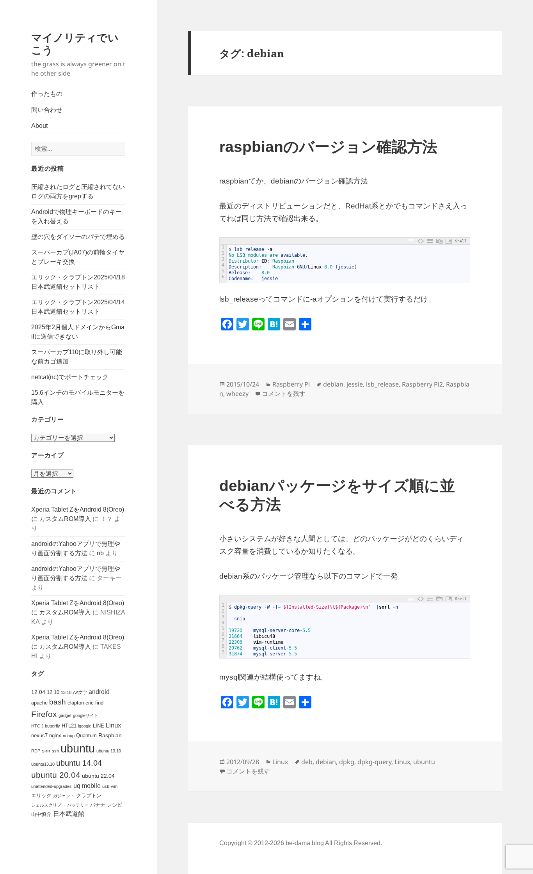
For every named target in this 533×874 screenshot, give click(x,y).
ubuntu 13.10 (108, 751)
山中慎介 (41, 814)
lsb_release (382, 384)
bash (57, 702)
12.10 (53, 692)
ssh (55, 751)
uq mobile (87, 785)
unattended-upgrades (51, 786)
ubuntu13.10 (43, 764)
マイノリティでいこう (75, 43)
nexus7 (39, 735)
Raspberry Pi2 (422, 384)
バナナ (97, 805)
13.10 (66, 692)
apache (39, 703)
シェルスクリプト (48, 805)
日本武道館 (68, 813)
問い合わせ (46, 109)
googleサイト (85, 715)
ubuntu (77, 748)
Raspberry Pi (291, 384)
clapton (76, 703)
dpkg (346, 761)
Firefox (44, 714)
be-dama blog (305, 843)
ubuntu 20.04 (55, 775)
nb (100, 553)
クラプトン (88, 795)
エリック (41, 795)
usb (105, 786)
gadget (65, 715)
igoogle (84, 726)
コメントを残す (284, 393)
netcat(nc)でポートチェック (69, 377)
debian (333, 384)
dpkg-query (374, 761)
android (99, 692)
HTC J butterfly (45, 726)
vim (114, 786)
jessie (354, 384)
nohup (69, 735)
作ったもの (46, 93)
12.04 (38, 692)
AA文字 (80, 692)
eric (89, 703)
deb (307, 761)
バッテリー (78, 805)
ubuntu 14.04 (79, 763)
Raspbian (110, 735)
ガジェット (64, 795)
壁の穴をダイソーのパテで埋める (78, 236)
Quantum (86, 735)
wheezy (237, 393)
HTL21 (69, 726)
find (99, 703)
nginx (55, 735)
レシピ (114, 805)
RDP (35, 751)
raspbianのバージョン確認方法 (328, 146)
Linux (113, 725)
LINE (98, 726)
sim (46, 750)
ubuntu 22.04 (98, 776)
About (39, 125)
